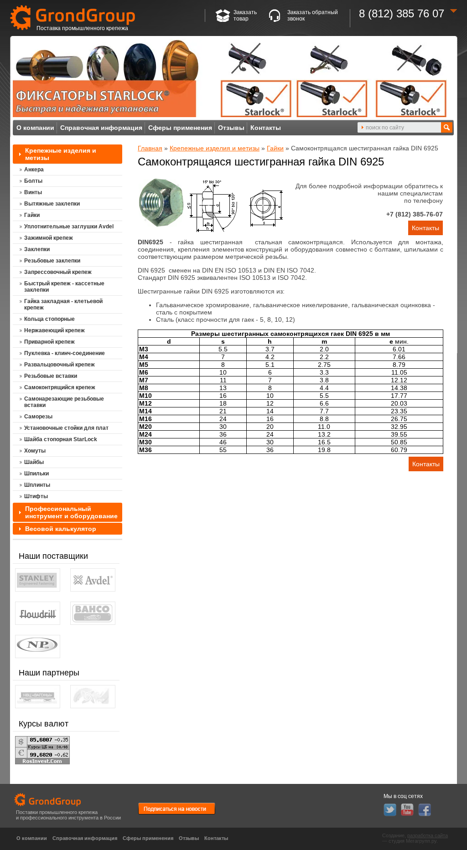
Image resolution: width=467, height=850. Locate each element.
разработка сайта (427, 835)
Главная (150, 148)
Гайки (275, 148)
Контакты (265, 127)
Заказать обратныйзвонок (312, 15)
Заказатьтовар (245, 15)
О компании (35, 127)
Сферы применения (180, 127)
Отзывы (231, 127)
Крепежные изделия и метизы (214, 148)
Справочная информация (101, 127)
